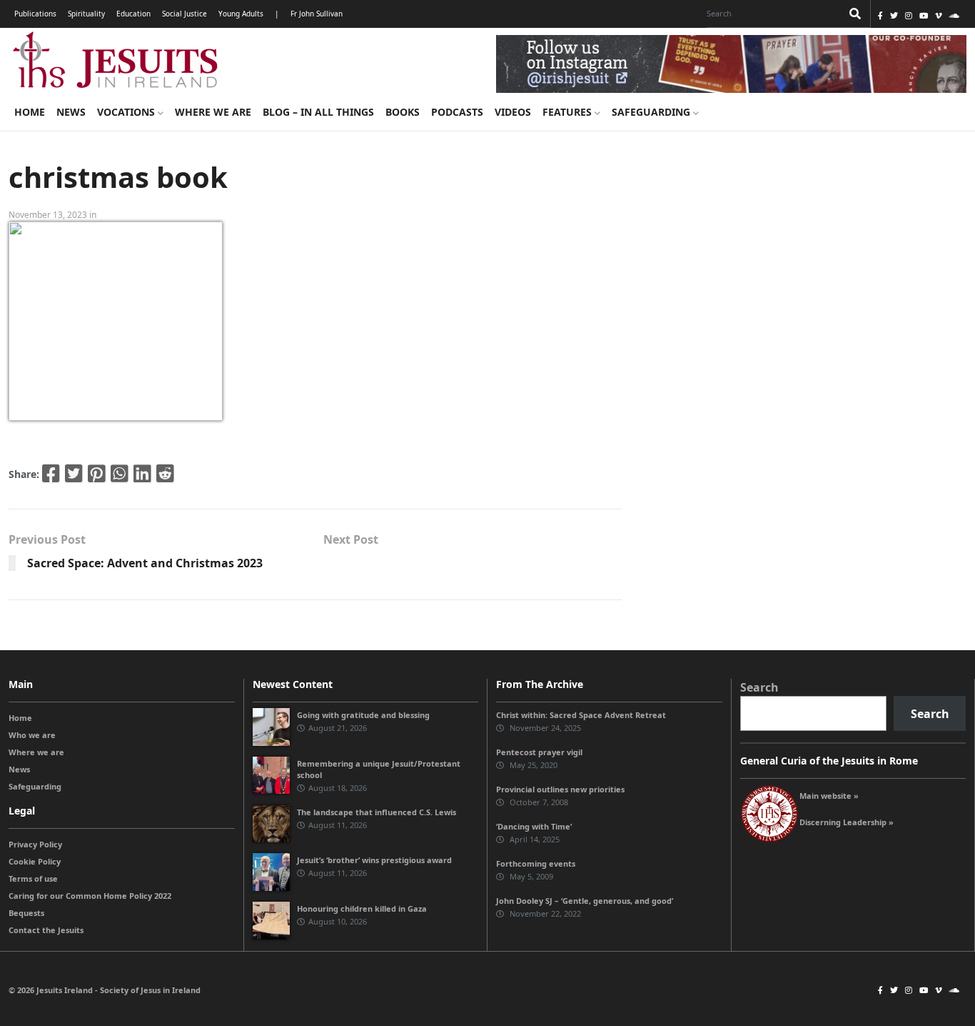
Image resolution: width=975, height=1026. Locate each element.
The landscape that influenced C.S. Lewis (376, 812)
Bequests (26, 912)
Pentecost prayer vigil (539, 752)
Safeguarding (652, 112)
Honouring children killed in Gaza (362, 908)
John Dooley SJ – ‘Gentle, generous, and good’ (584, 900)
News (71, 112)
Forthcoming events (535, 863)
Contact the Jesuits (46, 930)
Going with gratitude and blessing (363, 714)
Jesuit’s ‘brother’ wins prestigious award (374, 860)
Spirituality (86, 14)
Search (759, 687)
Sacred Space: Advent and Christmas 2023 (145, 563)
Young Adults (240, 14)
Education (133, 14)
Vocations (127, 112)
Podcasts (457, 112)
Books (402, 112)
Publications (35, 14)
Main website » (829, 795)
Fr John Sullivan (317, 14)
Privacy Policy (35, 844)
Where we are (213, 112)
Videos (513, 112)
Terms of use (33, 878)
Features (568, 112)
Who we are (32, 734)
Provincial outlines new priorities (560, 789)
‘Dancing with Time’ (534, 826)
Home (29, 112)
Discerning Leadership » (846, 822)
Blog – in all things (318, 112)
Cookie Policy (35, 861)
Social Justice (184, 14)
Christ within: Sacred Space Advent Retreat (581, 714)
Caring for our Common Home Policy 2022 (90, 895)
